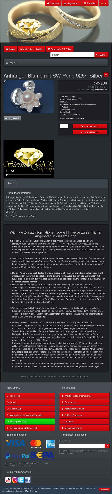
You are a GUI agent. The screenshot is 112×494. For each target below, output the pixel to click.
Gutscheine (69, 402)
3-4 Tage (71, 96)
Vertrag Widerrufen (18, 421)
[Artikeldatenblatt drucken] (106, 74)
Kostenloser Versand (74, 408)
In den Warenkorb (90, 126)
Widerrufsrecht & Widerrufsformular (26, 415)
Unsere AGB (15, 408)
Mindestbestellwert (73, 427)
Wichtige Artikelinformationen (78, 395)
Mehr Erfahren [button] (31, 491)
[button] (103, 3)
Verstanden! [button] (104, 489)
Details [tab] (11, 183)
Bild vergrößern (11, 118)
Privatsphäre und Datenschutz (23, 427)
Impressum (14, 395)
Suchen (102, 54)
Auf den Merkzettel (90, 132)
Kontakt (13, 402)
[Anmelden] (107, 446)
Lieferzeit (68, 421)
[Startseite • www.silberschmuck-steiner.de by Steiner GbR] (36, 24)
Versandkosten (101, 89)
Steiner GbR (79, 118)
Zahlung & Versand (73, 415)
